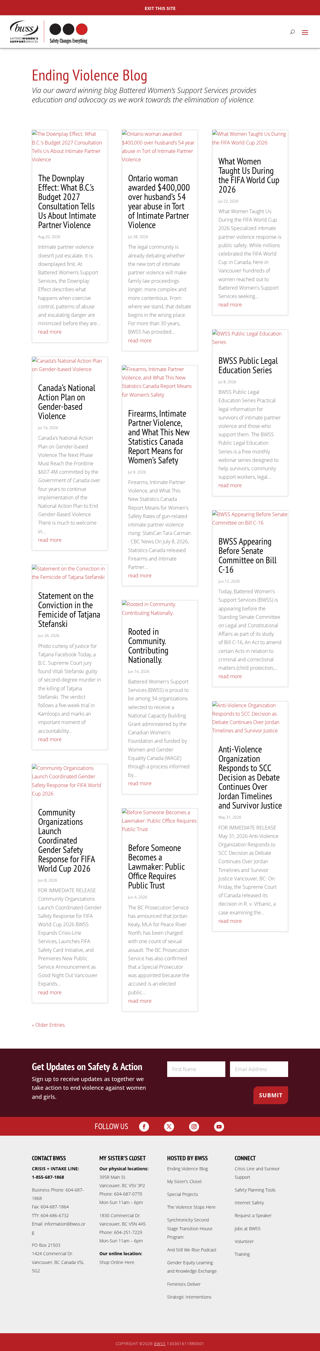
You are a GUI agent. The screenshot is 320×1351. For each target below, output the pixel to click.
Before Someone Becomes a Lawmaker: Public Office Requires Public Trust (156, 866)
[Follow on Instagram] (194, 1127)
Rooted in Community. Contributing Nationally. (148, 645)
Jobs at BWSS (248, 1228)
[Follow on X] (169, 1127)
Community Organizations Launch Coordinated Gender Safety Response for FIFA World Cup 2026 (66, 840)
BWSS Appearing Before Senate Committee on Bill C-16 (247, 555)
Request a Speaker (253, 1215)
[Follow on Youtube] (219, 1127)
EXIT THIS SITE (160, 8)
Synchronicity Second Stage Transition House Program (189, 1228)
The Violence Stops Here (191, 1207)
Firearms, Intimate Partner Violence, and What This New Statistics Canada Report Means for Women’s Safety (158, 436)
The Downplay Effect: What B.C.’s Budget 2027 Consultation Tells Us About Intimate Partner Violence (67, 201)
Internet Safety (249, 1203)
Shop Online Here (116, 1262)
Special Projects (182, 1194)
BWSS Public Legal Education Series (248, 365)
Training (242, 1254)
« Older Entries (48, 1024)
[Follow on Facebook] (144, 1127)
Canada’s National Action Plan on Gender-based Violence (66, 401)
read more (50, 331)
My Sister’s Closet (184, 1181)
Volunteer (244, 1241)
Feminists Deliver (184, 1284)
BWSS (160, 1343)
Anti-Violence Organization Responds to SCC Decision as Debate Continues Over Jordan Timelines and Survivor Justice (250, 777)
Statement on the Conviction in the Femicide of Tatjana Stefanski (69, 609)
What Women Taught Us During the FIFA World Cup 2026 (248, 175)
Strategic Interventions (189, 1297)
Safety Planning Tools (255, 1190)
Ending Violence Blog (187, 1169)
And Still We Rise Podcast (192, 1250)
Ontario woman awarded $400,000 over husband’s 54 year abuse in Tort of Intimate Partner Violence (159, 201)
